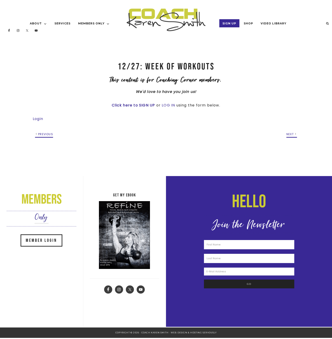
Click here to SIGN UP (133, 105)
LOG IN (168, 105)
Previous (45, 134)
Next (290, 134)
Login (38, 118)
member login (41, 240)
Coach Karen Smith (166, 20)
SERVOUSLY (210, 332)
